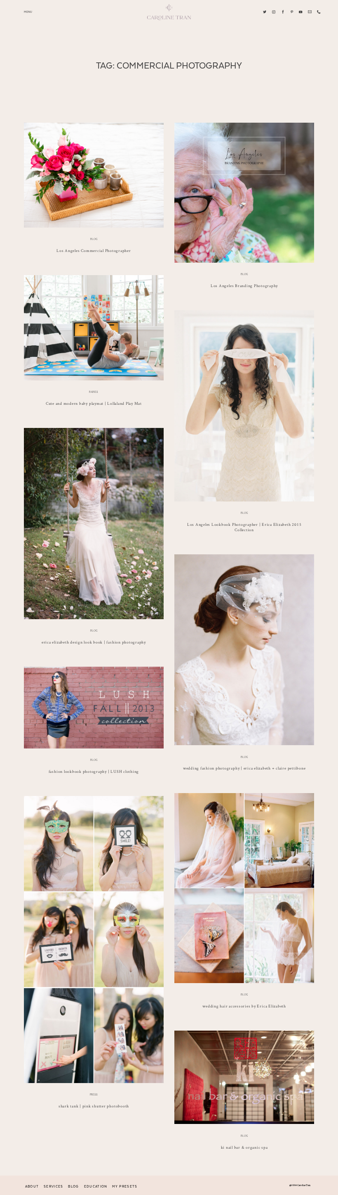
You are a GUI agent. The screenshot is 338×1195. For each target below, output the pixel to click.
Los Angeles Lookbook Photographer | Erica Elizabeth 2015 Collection (244, 527)
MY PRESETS (124, 1187)
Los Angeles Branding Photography (244, 285)
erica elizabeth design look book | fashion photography (94, 642)
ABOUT (32, 1187)
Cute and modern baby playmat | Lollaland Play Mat (94, 403)
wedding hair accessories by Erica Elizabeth (244, 1006)
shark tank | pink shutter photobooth (94, 1106)
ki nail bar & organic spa (244, 1147)
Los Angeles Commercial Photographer (93, 250)
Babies (93, 392)
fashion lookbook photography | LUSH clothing (94, 771)
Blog (93, 239)
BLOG (73, 1187)
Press (94, 1094)
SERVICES (53, 1187)
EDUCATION (96, 1187)
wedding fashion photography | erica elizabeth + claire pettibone (244, 768)
